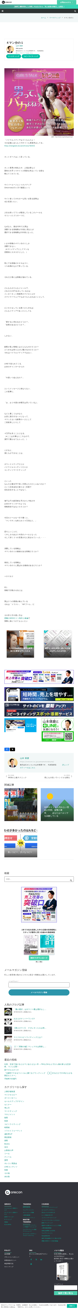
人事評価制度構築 (46, 1228)
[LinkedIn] (41, 1259)
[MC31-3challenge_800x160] (39, 677)
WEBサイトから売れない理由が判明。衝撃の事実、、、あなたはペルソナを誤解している (56, 811)
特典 (6, 1170)
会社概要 (7, 1254)
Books (7, 1144)
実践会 (6, 1222)
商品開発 (8, 1137)
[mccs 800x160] (39, 710)
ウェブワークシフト (28, 1210)
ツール (7, 1154)
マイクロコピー (10, 1095)
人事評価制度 (9, 1091)
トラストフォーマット (13, 1131)
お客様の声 (8, 1150)
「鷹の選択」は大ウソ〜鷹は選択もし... (30, 1009)
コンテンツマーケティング (49, 1217)
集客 (6, 1118)
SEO (6, 1147)
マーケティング (10, 1111)
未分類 (7, 1177)
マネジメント (9, 1114)
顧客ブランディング (47, 1223)
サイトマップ (8, 1266)
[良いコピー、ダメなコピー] (20, 841)
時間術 (7, 1127)
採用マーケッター (9, 1217)
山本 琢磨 (19, 46)
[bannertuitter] (20, 725)
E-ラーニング (8, 1219)
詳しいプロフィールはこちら (24, 53)
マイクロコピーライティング (49, 1207)
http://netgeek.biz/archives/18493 (19, 146)
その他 (7, 1173)
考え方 (7, 1108)
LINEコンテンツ (11, 1167)
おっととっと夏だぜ (17, 815)
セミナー (8, 1105)
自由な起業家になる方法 (48, 1230)
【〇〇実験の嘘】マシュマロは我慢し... (30, 1047)
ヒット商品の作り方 (47, 1215)
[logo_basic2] (7, 2)
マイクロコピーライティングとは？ (28, 1037)
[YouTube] (31, 1264)
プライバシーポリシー (12, 1257)
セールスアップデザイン (14, 1101)
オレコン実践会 (10, 1163)
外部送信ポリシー (10, 1260)
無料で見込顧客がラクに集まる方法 (51, 1238)
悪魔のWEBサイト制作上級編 (16, 618)
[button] (2, 11)
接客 (6, 1141)
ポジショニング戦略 (28, 1212)
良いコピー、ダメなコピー (20, 852)
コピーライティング (12, 1124)
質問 (6, 1160)
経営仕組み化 (26, 1207)
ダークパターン (10, 1098)
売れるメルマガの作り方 (48, 1212)
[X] (36, 1259)
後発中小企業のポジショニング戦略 (51, 1225)
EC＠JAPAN (7, 1224)
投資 (6, 1121)
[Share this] (7, 749)
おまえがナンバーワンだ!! (24, 1019)
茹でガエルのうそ (11, 1070)
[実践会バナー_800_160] (39, 694)
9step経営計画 (46, 1236)
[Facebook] (31, 1259)
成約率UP (8, 1134)
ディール (8, 1157)
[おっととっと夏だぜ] (20, 804)
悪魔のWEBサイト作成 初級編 (50, 1241)
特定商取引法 (8, 1263)
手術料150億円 (10, 1079)
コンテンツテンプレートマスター (51, 1220)
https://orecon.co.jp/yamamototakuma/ (37, 762)
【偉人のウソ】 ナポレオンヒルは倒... (30, 1028)
